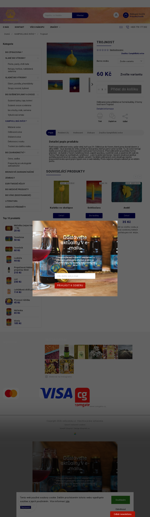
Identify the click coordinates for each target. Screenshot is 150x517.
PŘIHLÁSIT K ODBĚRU (70, 285)
